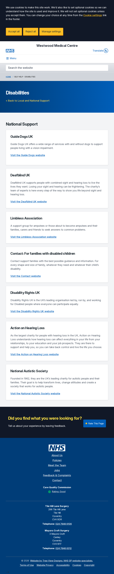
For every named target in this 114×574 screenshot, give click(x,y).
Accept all (14, 31)
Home (8, 77)
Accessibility (63, 565)
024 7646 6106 (63, 523)
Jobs (57, 470)
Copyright (89, 565)
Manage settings (51, 31)
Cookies (76, 565)
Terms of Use (27, 565)
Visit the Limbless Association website (33, 236)
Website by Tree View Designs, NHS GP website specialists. (61, 560)
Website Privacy (45, 565)
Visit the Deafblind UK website (28, 201)
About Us (57, 455)
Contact (57, 480)
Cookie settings (92, 15)
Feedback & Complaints (57, 475)
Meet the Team (57, 465)
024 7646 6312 (63, 548)
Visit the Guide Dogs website (27, 155)
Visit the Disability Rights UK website (32, 311)
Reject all (30, 31)
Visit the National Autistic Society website (35, 393)
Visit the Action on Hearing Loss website (34, 354)
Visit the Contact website (25, 276)
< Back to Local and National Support (27, 100)
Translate (98, 50)
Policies (57, 460)
